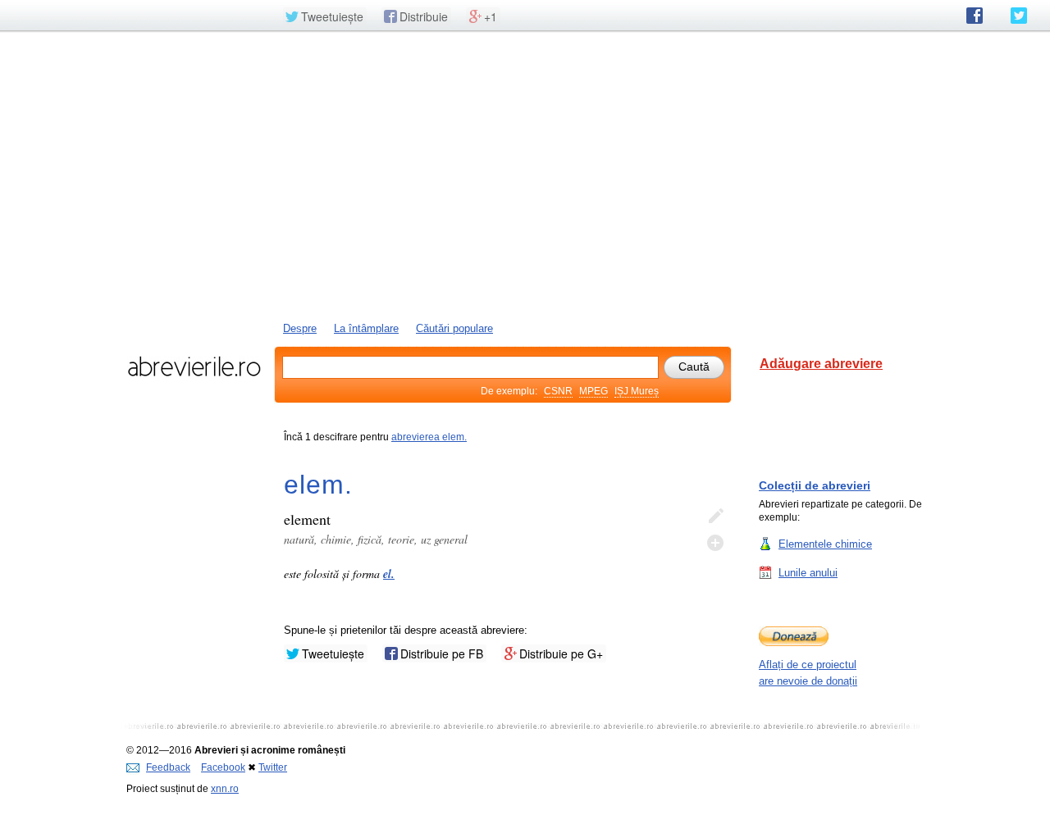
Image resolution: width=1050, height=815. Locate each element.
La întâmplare (366, 328)
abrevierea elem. (429, 437)
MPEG (593, 391)
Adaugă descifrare (715, 543)
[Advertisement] (525, 174)
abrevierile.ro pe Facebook (974, 15)
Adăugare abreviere (821, 364)
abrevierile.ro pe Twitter (1019, 15)
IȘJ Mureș (636, 391)
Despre (300, 328)
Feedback (168, 767)
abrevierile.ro (194, 366)
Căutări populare (454, 328)
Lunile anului (808, 573)
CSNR (558, 391)
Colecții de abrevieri (814, 485)
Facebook (223, 767)
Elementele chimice (825, 544)
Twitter (272, 767)
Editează (715, 516)
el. (389, 574)
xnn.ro (225, 789)
